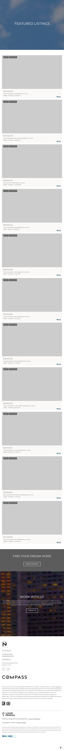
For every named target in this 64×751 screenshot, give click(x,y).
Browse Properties (32, 564)
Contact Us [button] (32, 610)
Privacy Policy (21, 723)
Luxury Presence (34, 719)
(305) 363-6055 (8, 654)
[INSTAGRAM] (3, 669)
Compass (58, 687)
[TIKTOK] (8, 669)
